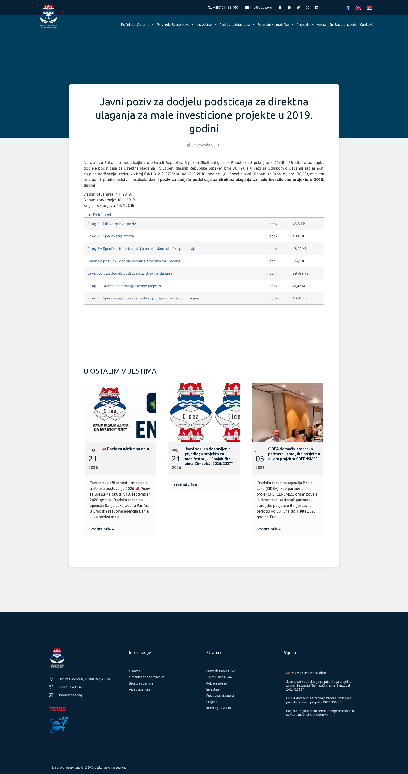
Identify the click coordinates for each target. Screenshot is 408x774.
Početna (128, 24)
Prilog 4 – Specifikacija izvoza (110, 236)
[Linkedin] (317, 7)
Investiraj (204, 24)
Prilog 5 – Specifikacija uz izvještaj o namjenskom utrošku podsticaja (141, 249)
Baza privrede (346, 24)
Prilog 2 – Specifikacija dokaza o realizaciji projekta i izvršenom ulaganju (143, 298)
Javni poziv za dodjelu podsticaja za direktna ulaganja (129, 273)
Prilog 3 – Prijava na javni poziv (111, 224)
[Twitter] (298, 7)
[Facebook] (280, 7)
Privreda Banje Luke (173, 24)
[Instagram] (307, 7)
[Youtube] (289, 7)
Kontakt (366, 24)
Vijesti (322, 24)
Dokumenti (102, 214)
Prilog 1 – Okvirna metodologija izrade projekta (124, 286)
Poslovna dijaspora (234, 24)
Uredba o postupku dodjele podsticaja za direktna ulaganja (134, 261)
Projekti (303, 24)
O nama (143, 24)
